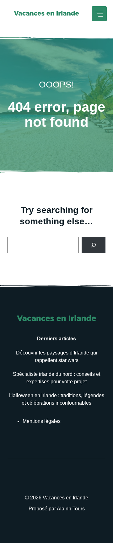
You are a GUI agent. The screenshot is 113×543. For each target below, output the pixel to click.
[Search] (93, 245)
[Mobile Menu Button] (99, 13)
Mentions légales (42, 421)
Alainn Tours (71, 508)
